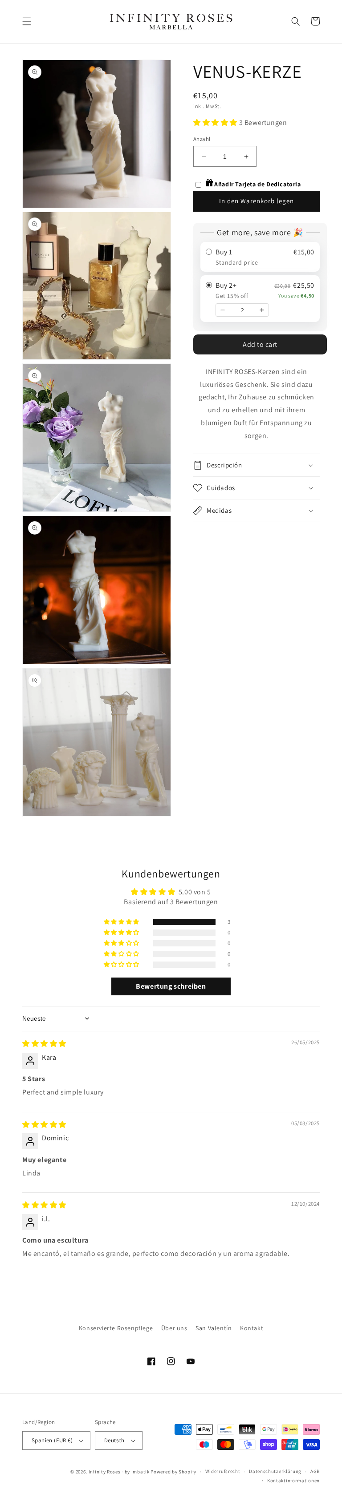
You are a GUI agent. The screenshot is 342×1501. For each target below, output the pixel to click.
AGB (315, 1471)
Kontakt (251, 1328)
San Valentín (213, 1328)
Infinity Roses (105, 1472)
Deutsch (114, 1440)
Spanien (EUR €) (52, 1440)
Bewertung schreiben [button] (171, 986)
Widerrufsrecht (222, 1471)
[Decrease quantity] (222, 310)
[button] (27, 21)
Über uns (174, 1328)
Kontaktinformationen (293, 1480)
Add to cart (260, 344)
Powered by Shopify (173, 1472)
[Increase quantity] (262, 310)
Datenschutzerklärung (275, 1471)
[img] (44, 1043)
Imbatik (140, 1472)
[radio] (260, 257)
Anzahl (201, 139)
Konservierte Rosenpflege (116, 1328)
